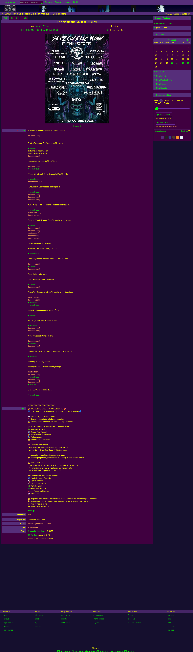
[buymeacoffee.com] (170, 126)
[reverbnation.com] (35, 181)
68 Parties (32, 534)
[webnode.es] (33, 527)
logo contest (8, 622)
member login (98, 618)
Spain (38, 25)
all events (39, 615)
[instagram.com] (34, 215)
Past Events (65, 615)
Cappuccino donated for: (173, 100)
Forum (130, 615)
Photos (38, 618)
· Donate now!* (165, 114)
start (5, 615)
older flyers (65, 622)
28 (177, 63)
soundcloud (34, 148)
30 (188, 63)
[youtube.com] (33, 233)
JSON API (171, 626)
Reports (14, 18)
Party (5, 18)
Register (96, 622)
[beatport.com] (33, 235)
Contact (170, 622)
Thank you (184, 131)
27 (172, 63)
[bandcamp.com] (34, 212)
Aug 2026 (172, 39)
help (169, 618)
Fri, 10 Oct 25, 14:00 (30, 29)
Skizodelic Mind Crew (36, 531)
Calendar (38, 626)
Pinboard (131, 618)
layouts (6, 618)
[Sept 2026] (188, 39)
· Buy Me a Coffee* (166, 122)
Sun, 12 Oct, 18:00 (49, 29)
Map (47, 25)
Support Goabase (160, 131)
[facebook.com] (34, 135)
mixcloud (33, 302)
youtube (33, 384)
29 (183, 63)
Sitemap (7, 626)
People (24, 18)
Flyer (37, 622)
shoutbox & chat (134, 622)
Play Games (8, 630)
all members (98, 615)
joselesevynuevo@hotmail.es (39, 523)
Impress (171, 630)
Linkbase (171, 615)
